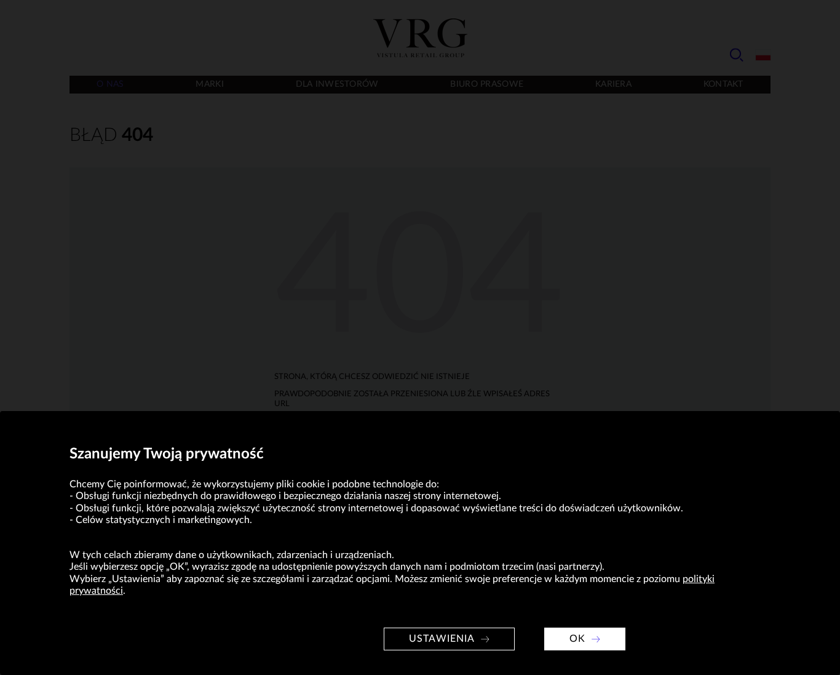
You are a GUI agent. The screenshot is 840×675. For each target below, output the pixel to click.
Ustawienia (442, 639)
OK (577, 639)
